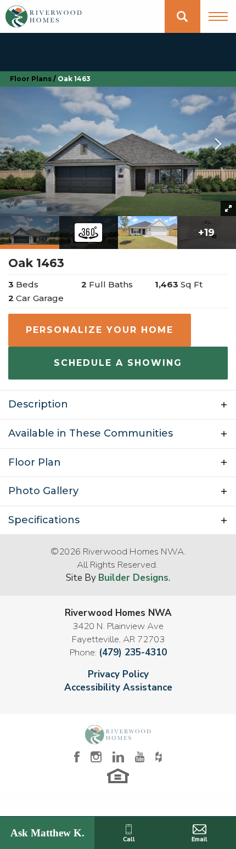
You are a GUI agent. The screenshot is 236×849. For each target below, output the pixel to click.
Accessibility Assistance (118, 687)
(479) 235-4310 (133, 652)
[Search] (182, 16)
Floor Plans (31, 79)
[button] (182, 16)
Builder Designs (133, 577)
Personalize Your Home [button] (99, 330)
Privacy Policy (118, 674)
